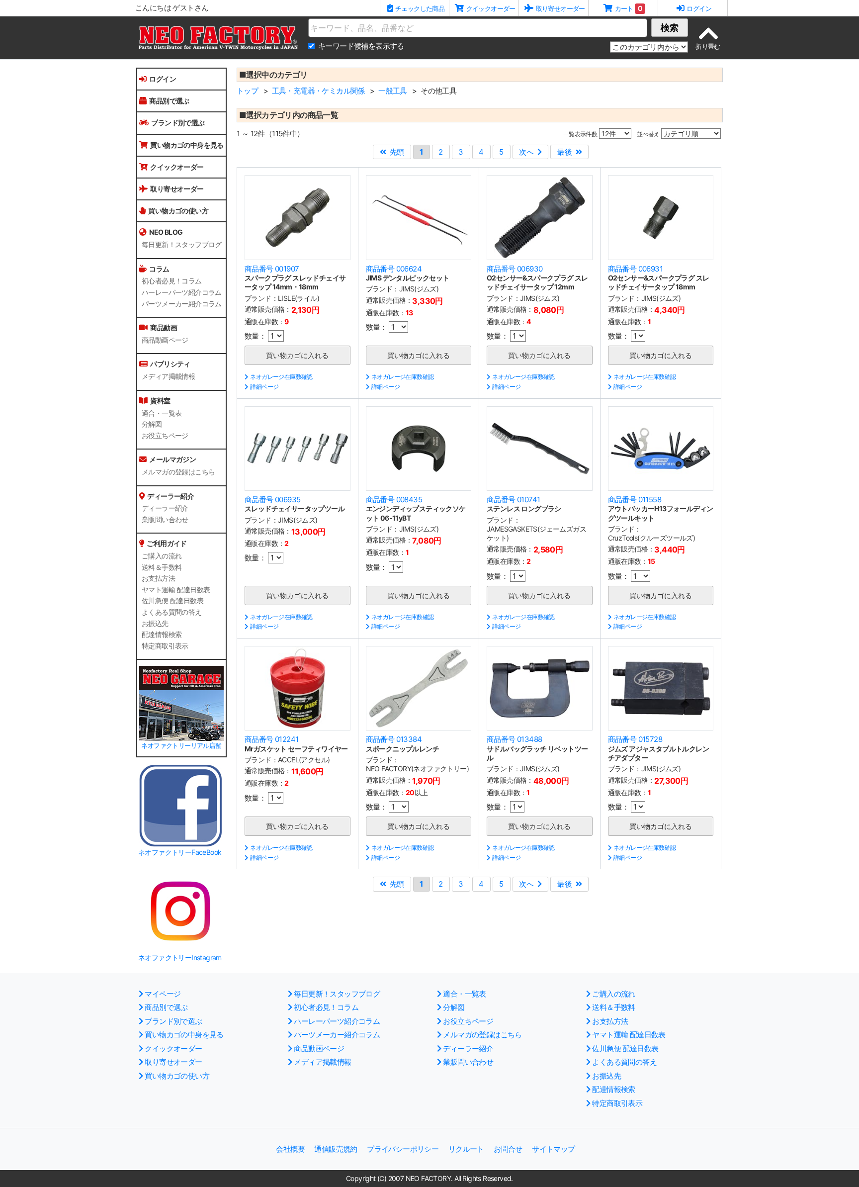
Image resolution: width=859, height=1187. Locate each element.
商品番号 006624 (394, 269)
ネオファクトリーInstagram (180, 957)
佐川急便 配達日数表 (172, 601)
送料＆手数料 (161, 567)
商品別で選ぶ (169, 100)
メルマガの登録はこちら (178, 472)
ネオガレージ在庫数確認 (281, 376)
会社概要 (290, 1149)
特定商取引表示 (165, 646)
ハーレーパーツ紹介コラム (182, 292)
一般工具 (392, 90)
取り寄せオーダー (176, 188)
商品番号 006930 (514, 269)
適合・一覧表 (161, 413)
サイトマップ (553, 1149)
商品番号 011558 (634, 499)
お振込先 (155, 624)
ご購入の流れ (161, 556)
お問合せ (508, 1149)
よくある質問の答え (172, 612)
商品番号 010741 (513, 499)
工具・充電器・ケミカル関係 (318, 90)
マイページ (162, 994)
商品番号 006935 (272, 499)
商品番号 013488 (514, 739)
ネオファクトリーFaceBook (179, 852)
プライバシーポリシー (402, 1149)
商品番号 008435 (394, 499)
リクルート (466, 1149)
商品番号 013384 (394, 739)
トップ (247, 90)
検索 (670, 27)
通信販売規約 (335, 1149)
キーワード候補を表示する (361, 46)
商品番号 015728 (635, 739)
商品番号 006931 (635, 269)
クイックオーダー (176, 167)
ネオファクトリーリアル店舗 (181, 745)
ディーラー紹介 (165, 508)
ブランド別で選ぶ (177, 122)
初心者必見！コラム (172, 281)
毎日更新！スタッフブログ (182, 245)
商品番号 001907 (272, 269)
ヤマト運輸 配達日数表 (176, 590)
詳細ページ (264, 386)
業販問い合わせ (165, 520)
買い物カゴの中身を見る (186, 145)
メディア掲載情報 (168, 376)
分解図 (152, 424)
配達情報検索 (161, 635)
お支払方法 (158, 578)
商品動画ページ (165, 340)
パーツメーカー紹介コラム (182, 304)
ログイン (162, 79)
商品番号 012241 (271, 739)
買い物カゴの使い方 (178, 210)
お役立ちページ (165, 436)
